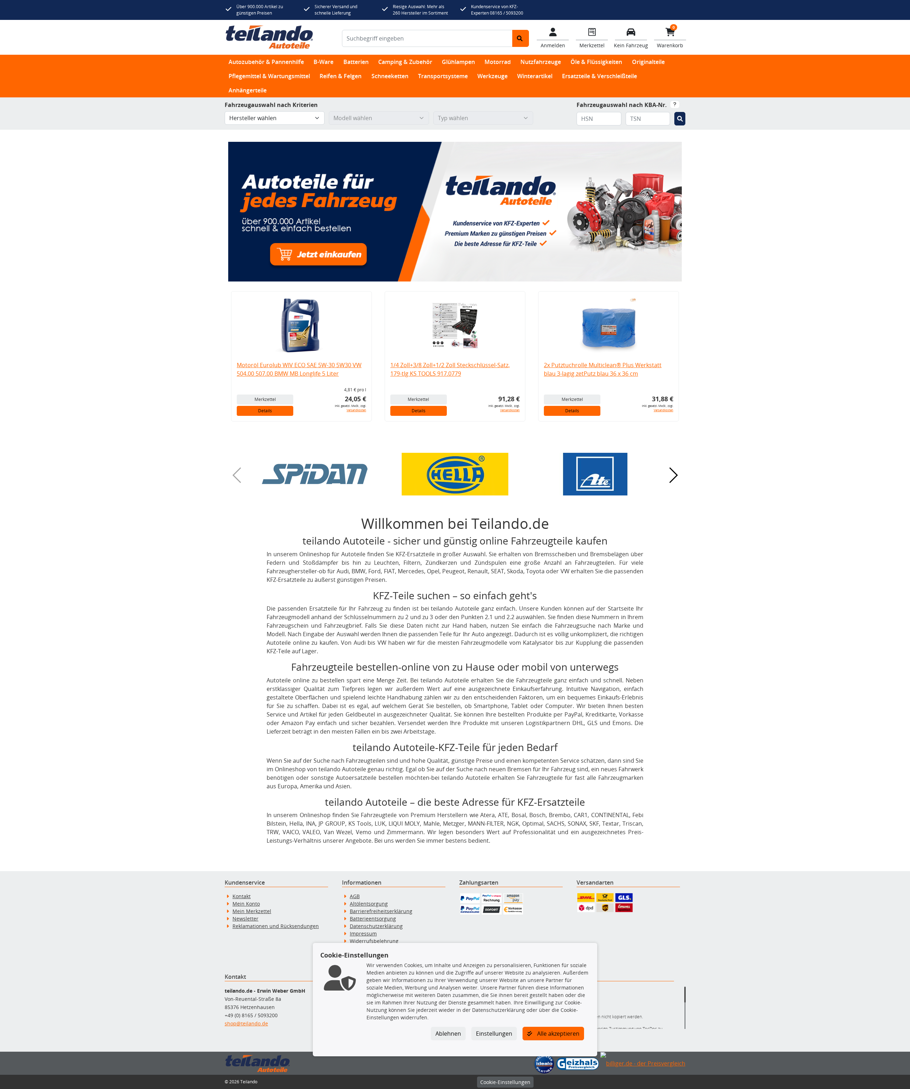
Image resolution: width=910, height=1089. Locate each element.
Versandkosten (356, 410)
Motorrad (498, 62)
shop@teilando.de (246, 1023)
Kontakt (241, 896)
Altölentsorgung (369, 903)
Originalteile (648, 62)
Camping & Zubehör (405, 62)
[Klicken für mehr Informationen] (674, 104)
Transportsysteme (443, 76)
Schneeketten (389, 76)
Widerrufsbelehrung (374, 941)
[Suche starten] (520, 38)
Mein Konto (246, 903)
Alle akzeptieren (557, 1033)
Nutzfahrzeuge (540, 62)
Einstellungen (494, 1033)
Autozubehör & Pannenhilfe (266, 62)
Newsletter (245, 918)
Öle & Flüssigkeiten (596, 62)
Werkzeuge (492, 76)
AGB (355, 896)
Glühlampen (458, 62)
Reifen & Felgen (341, 76)
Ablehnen (448, 1033)
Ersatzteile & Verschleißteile (599, 76)
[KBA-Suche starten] (679, 118)
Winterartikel (534, 76)
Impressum (363, 933)
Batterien (356, 62)
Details (265, 411)
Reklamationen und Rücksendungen (275, 926)
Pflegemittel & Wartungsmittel (269, 76)
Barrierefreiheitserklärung (381, 911)
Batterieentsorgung (373, 918)
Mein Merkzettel (251, 911)
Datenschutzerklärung (376, 926)
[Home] (269, 37)
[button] (314, 474)
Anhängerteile (248, 90)
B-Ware (323, 62)
